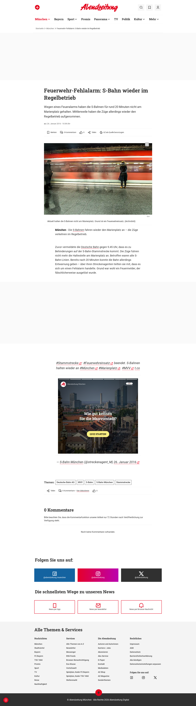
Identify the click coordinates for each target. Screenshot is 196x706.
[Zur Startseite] (99, 11)
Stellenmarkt (71, 680)
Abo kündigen (135, 660)
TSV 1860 (38, 660)
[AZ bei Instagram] (143, 677)
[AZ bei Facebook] (131, 677)
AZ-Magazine (103, 676)
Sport (70, 19)
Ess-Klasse (71, 664)
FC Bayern (38, 656)
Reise (36, 680)
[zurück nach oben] (98, 694)
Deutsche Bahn (90, 247)
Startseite (40, 28)
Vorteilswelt (71, 668)
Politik (126, 19)
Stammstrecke (123, 482)
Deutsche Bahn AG (66, 482)
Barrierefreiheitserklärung (141, 656)
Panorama (100, 19)
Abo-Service (103, 656)
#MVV (126, 368)
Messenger (71, 652)
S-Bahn (89, 482)
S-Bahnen (78, 230)
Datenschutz (135, 652)
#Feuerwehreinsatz (96, 363)
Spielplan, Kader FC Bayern (77, 672)
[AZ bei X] (155, 677)
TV (116, 19)
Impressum (134, 644)
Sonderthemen (104, 680)
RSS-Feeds (70, 656)
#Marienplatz (108, 368)
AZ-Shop (101, 672)
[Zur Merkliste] (149, 7)
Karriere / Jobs (104, 648)
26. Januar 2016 (125, 462)
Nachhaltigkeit (40, 684)
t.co (137, 368)
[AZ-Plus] (37, 7)
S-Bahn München (71, 462)
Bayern (59, 19)
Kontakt (101, 664)
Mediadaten (103, 668)
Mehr (152, 19)
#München (87, 368)
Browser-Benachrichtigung (77, 660)
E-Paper (101, 660)
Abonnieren (103, 652)
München (41, 19)
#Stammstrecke (67, 363)
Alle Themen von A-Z (75, 644)
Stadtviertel (39, 648)
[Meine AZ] (158, 7)
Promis (85, 19)
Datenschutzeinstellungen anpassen (145, 664)
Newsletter (71, 648)
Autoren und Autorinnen (108, 644)
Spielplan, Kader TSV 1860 (77, 676)
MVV (80, 482)
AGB (132, 648)
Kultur (138, 19)
